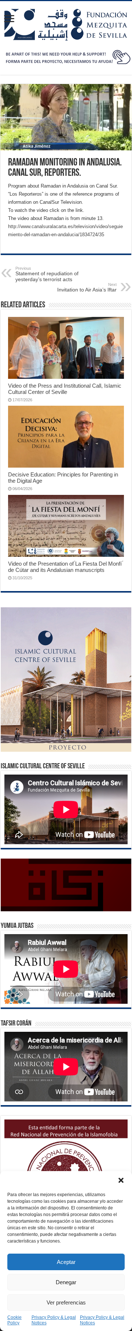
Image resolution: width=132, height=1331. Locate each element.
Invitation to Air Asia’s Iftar (87, 287)
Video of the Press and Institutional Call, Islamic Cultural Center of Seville (64, 388)
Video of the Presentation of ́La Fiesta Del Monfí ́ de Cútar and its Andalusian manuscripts (65, 566)
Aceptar (66, 1262)
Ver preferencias (66, 1302)
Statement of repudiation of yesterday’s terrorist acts (46, 274)
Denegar (66, 1282)
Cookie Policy (14, 1320)
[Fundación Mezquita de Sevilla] (66, 23)
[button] (121, 1180)
